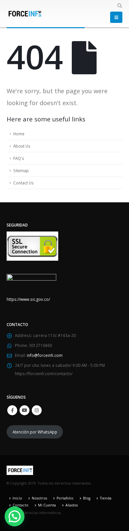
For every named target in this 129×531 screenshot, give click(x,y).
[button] (119, 5)
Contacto (20, 505)
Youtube (24, 410)
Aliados (71, 505)
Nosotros (39, 498)
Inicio (17, 498)
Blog (86, 498)
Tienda (105, 498)
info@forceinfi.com (45, 355)
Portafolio (65, 498)
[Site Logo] (25, 14)
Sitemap (21, 170)
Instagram (37, 410)
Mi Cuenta (47, 505)
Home (18, 133)
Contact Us (23, 182)
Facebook (12, 410)
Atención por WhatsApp (35, 431)
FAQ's (18, 158)
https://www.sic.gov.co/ (28, 299)
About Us (21, 146)
